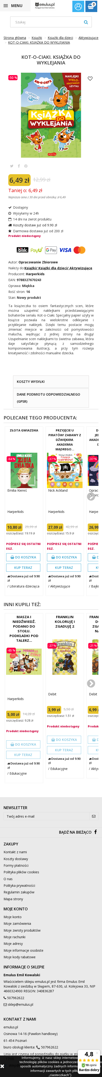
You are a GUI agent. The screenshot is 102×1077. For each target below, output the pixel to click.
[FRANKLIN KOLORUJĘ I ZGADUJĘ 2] (65, 657)
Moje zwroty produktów (22, 930)
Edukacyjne (18, 773)
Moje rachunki (14, 937)
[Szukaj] (86, 22)
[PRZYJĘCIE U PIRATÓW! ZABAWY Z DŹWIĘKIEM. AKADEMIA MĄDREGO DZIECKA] (65, 470)
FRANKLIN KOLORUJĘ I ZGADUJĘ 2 (65, 621)
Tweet (11, 165)
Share (19, 165)
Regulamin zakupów (19, 892)
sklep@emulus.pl (20, 1004)
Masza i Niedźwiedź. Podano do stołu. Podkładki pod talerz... (23, 628)
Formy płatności (16, 865)
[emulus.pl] (45, 5)
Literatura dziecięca (24, 586)
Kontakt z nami (15, 852)
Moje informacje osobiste (23, 950)
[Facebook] (95, 832)
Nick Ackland (58, 490)
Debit (52, 694)
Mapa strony (13, 899)
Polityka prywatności (19, 885)
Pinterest (26, 165)
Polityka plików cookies (21, 872)
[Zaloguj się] (78, 7)
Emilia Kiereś (17, 490)
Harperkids (15, 511)
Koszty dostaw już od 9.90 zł (35, 225)
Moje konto (13, 917)
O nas (8, 879)
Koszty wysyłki (31, 381)
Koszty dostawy (16, 859)
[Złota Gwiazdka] (24, 470)
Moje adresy (13, 943)
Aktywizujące (60, 586)
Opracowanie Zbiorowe (38, 262)
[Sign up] (93, 816)
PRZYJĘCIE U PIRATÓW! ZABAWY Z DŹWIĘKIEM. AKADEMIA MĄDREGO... (64, 439)
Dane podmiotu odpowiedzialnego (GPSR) (48, 398)
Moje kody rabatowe (20, 957)
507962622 (15, 998)
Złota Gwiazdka (24, 430)
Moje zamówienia (17, 923)
